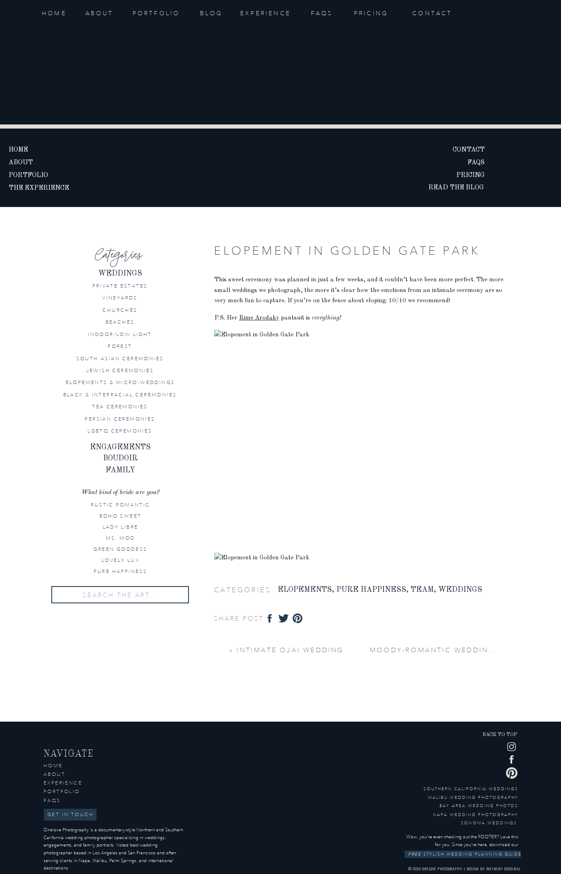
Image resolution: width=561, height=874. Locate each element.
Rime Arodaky (259, 318)
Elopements (305, 589)
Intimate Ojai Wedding (290, 650)
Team (422, 589)
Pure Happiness (371, 589)
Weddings (460, 589)
